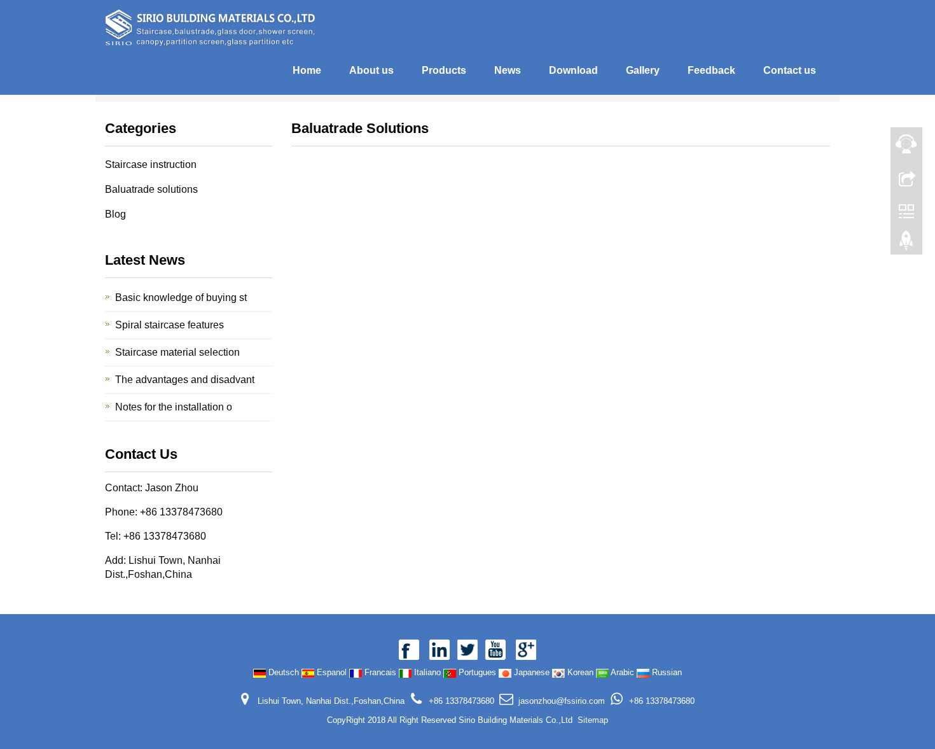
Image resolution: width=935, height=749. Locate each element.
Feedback (711, 70)
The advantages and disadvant (184, 379)
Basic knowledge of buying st (181, 297)
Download (573, 70)
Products (444, 70)
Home (307, 70)
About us (371, 70)
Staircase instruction (151, 164)
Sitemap (593, 720)
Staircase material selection (177, 352)
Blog (115, 214)
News (507, 70)
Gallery (643, 70)
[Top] (906, 244)
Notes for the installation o (173, 407)
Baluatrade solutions (151, 189)
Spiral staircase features (169, 324)
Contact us (789, 70)
